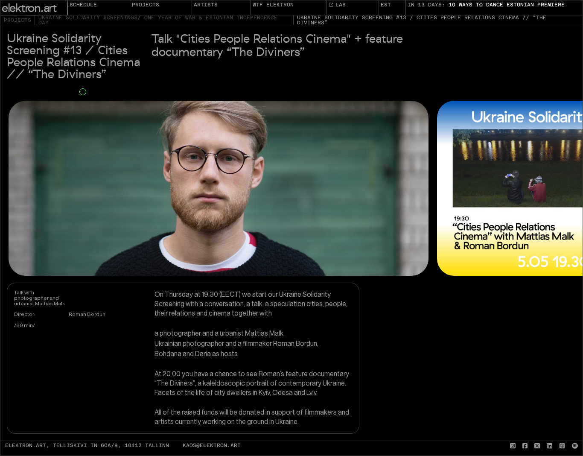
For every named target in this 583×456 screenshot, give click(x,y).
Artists (206, 5)
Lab (340, 5)
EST (386, 5)
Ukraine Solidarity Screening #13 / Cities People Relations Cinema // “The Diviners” (421, 20)
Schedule (83, 5)
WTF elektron (273, 5)
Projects (145, 5)
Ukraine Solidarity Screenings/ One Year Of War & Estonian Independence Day (157, 20)
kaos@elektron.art (212, 445)
